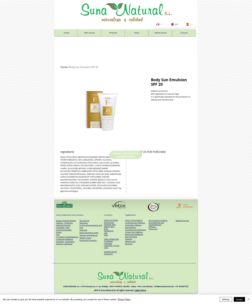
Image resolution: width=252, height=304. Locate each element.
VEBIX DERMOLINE (111, 239)
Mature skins (109, 226)
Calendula (108, 243)
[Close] (248, 299)
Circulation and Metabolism (67, 237)
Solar (106, 235)
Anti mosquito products (158, 220)
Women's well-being (64, 244)
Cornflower (108, 241)
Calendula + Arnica (111, 245)
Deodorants (109, 231)
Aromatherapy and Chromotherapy (156, 223)
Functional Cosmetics (88, 240)
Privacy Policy (124, 299)
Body (106, 229)
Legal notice (140, 290)
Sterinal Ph (108, 254)
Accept (239, 299)
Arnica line (153, 229)
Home (64, 67)
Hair (105, 233)
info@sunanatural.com (164, 286)
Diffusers (152, 227)
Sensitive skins (110, 224)
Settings (226, 299)
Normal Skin (109, 222)
